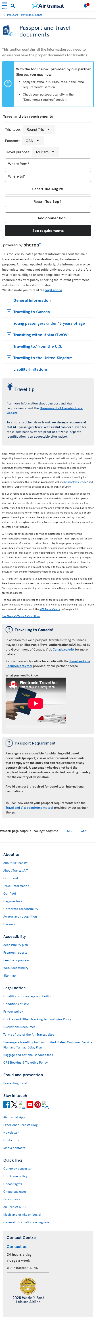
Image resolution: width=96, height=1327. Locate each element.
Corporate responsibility (20, 909)
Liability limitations (30, 369)
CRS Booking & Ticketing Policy (25, 1062)
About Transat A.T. (15, 870)
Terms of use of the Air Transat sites (28, 1034)
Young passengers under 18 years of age (49, 323)
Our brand (10, 878)
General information (32, 300)
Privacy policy (13, 1011)
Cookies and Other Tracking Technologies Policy (37, 1019)
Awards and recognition (20, 916)
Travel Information (16, 886)
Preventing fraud (15, 1083)
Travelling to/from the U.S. (37, 346)
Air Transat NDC (14, 1207)
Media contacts (14, 1148)
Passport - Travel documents (24, 14)
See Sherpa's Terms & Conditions (21, 616)
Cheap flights (12, 1184)
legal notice (53, 290)
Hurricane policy (15, 1176)
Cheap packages (14, 1191)
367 (83, 831)
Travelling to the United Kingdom (43, 357)
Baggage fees (12, 901)
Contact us (11, 1140)
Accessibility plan (15, 945)
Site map (9, 975)
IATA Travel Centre (50, 609)
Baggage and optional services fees (28, 1055)
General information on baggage (26, 1222)
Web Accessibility (15, 968)
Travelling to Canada (31, 311)
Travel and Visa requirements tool (29, 807)
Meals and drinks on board (22, 1214)
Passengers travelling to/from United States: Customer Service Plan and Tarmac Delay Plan (47, 1044)
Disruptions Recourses (19, 1027)
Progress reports (15, 952)
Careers (9, 924)
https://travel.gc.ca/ (76, 482)
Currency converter (17, 1168)
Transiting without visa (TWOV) (41, 334)
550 (70, 831)
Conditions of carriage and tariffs (27, 996)
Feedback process (16, 960)
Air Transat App (14, 1117)
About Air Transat (15, 863)
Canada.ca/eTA (63, 649)
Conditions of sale (16, 1004)
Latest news (11, 1199)
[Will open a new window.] (6, 1105)
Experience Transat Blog (20, 1125)
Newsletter (11, 1132)
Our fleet (9, 893)
